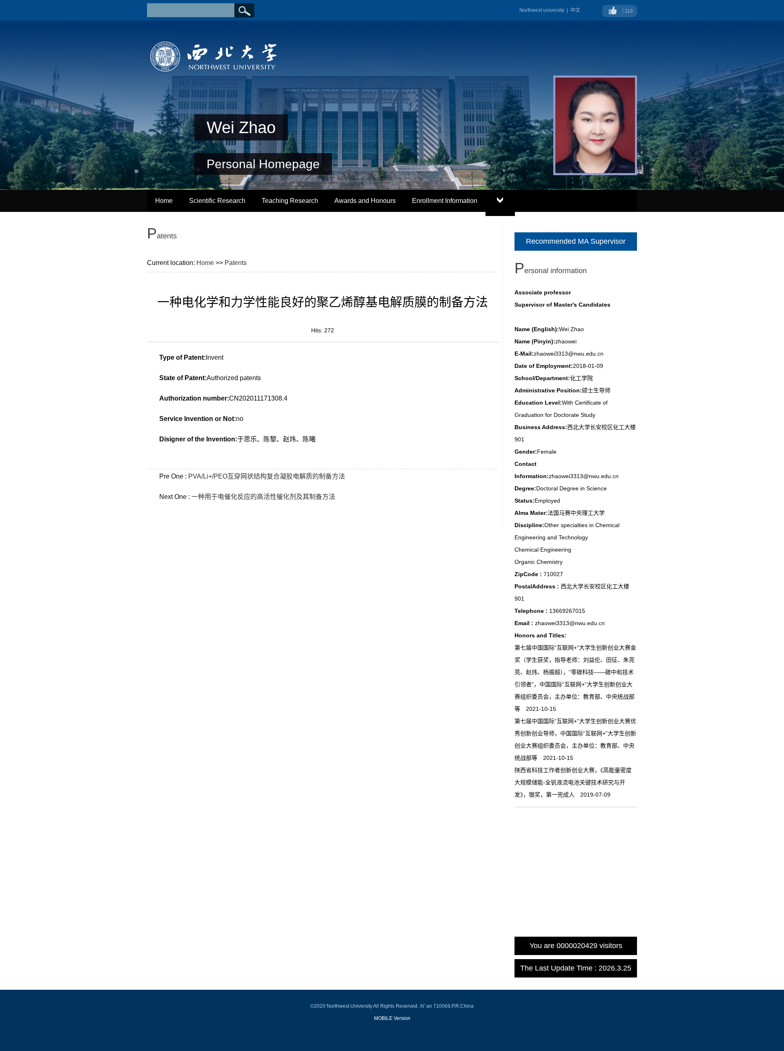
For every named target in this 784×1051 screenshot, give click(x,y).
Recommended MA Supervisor (576, 241)
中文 (575, 10)
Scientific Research (217, 200)
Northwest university (541, 10)
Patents (236, 262)
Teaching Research (290, 200)
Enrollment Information (444, 200)
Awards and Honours (365, 200)
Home (164, 200)
